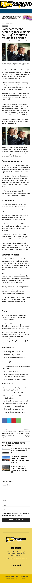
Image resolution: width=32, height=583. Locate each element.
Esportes (8, 578)
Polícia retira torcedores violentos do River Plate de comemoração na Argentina (9, 434)
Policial (13, 578)
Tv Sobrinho (23, 578)
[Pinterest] (13, 420)
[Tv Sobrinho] (16, 4)
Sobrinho (6, 40)
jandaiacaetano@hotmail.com (18, 559)
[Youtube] (20, 570)
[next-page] (5, 476)
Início (3, 23)
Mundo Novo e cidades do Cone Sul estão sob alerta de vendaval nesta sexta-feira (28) (20, 469)
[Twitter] (9, 420)
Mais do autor (8, 445)
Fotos (17, 578)
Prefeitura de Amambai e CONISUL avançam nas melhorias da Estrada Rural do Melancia (20, 459)
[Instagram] (16, 570)
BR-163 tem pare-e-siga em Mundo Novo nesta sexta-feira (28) (20, 450)
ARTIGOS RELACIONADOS (13, 443)
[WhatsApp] (18, 420)
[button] (2, 11)
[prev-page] (3, 476)
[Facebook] (4, 420)
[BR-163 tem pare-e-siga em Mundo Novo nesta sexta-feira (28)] (6, 451)
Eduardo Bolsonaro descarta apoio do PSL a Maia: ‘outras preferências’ (23, 434)
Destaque (4, 470)
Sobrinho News (9, 23)
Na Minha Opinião (24, 576)
